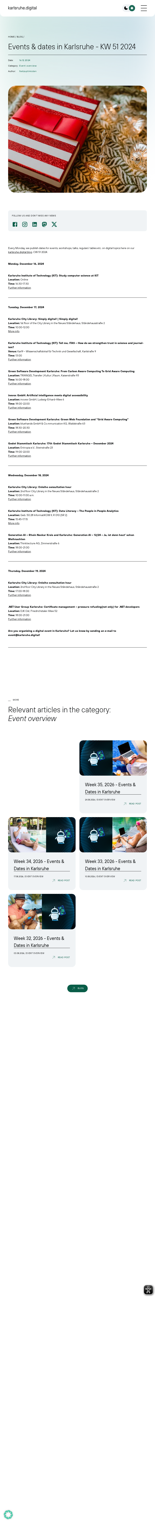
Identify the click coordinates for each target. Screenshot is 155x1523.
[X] (54, 224)
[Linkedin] (35, 224)
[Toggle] (129, 8)
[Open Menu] (144, 8)
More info (13, 331)
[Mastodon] (44, 224)
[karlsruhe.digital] (22, 8)
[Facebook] (15, 224)
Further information (19, 288)
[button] (8, 1514)
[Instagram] (25, 224)
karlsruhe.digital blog (20, 252)
